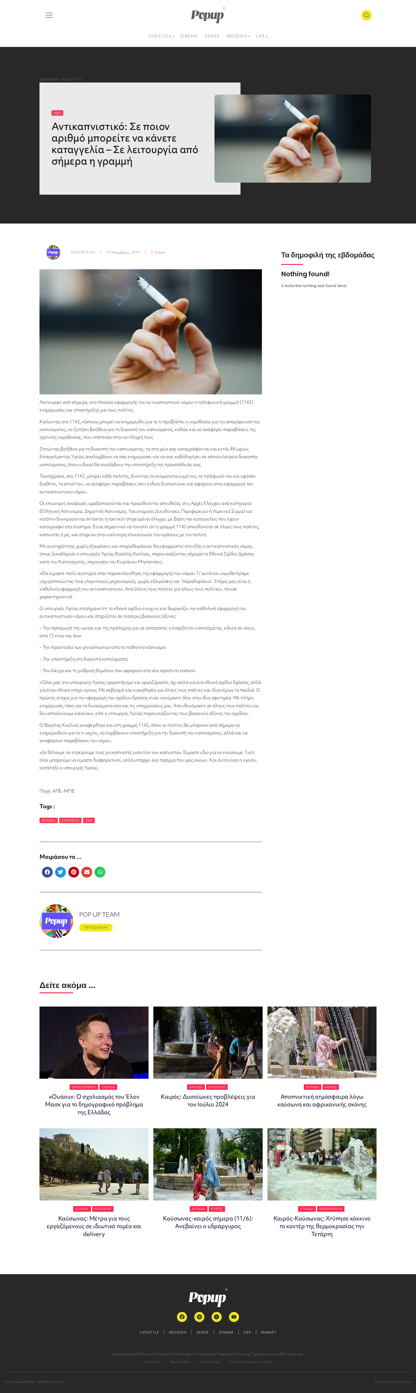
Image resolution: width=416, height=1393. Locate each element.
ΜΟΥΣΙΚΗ (178, 1332)
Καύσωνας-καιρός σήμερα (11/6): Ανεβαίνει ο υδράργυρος (208, 1222)
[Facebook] (182, 1317)
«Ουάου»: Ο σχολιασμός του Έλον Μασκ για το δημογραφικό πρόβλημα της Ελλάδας (94, 1104)
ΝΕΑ (57, 113)
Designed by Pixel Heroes (393, 1382)
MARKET (268, 1332)
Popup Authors (180, 1362)
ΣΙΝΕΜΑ (226, 1332)
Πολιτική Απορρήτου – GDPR (250, 1362)
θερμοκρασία (330, 1209)
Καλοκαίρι (216, 1087)
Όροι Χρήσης (210, 1362)
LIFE (247, 1332)
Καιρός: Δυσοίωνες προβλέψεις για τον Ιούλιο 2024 (208, 1100)
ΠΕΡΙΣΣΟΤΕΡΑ (96, 927)
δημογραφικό (84, 1087)
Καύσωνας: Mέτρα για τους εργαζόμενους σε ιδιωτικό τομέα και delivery (94, 1226)
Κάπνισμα (70, 820)
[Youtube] (234, 1317)
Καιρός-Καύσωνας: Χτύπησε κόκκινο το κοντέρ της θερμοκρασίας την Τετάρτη (322, 1226)
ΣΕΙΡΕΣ (202, 1332)
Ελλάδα (48, 820)
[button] (47, 872)
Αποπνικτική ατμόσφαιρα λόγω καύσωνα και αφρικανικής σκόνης (322, 1100)
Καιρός (331, 1087)
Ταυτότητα (152, 1362)
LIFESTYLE (149, 1332)
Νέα (89, 820)
